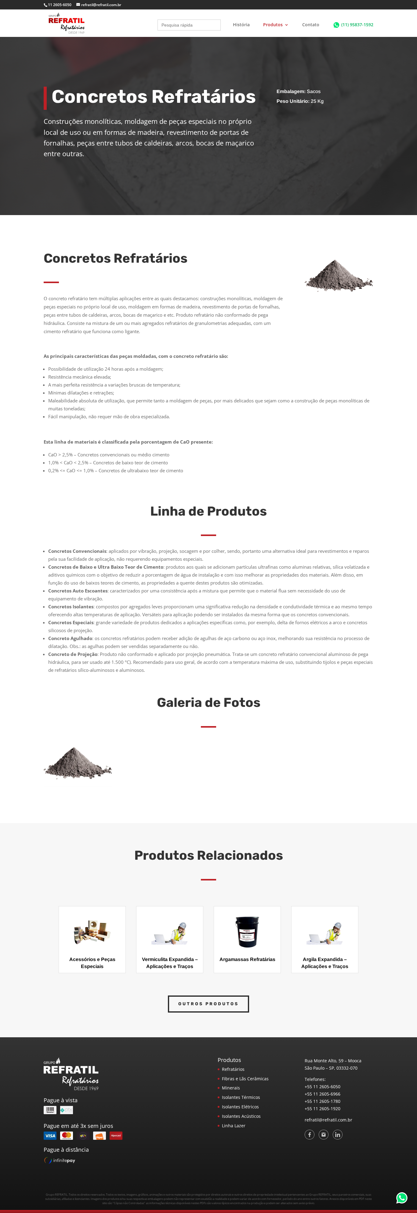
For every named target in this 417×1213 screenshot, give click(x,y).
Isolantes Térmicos (241, 1097)
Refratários (233, 1069)
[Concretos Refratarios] (78, 786)
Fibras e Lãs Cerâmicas (245, 1079)
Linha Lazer (233, 1125)
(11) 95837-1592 (357, 24)
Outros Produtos (208, 1003)
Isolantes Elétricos (240, 1107)
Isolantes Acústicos (241, 1116)
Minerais (231, 1088)
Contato (310, 25)
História (241, 25)
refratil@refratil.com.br (328, 1120)
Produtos (273, 25)
